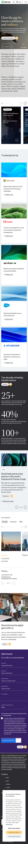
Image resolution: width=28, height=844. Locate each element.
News (7, 781)
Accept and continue (14, 832)
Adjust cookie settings (14, 828)
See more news (8, 501)
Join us (4, 644)
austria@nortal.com (6, 577)
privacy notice (7, 715)
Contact (8, 787)
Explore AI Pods (7, 38)
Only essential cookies (14, 836)
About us (5, 384)
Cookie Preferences (8, 841)
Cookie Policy (9, 824)
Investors (8, 784)
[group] (11, 547)
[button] (14, 2)
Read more (9, 195)
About (7, 777)
